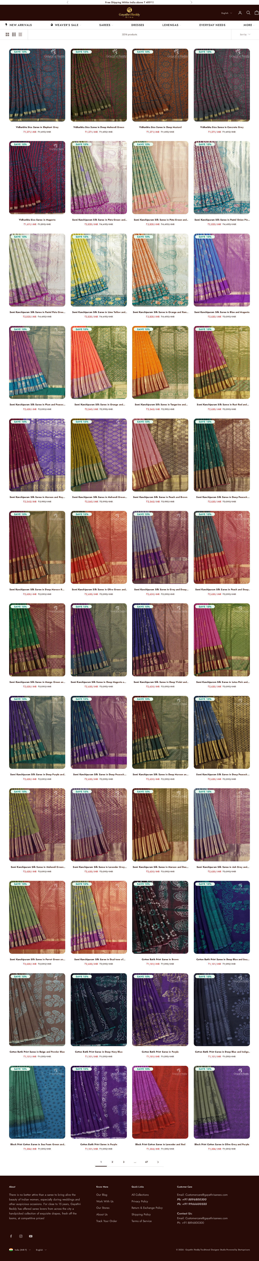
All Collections (140, 1195)
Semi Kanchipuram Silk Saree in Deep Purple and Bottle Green (37, 774)
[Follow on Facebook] (11, 1236)
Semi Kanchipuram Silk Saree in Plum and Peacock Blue (37, 404)
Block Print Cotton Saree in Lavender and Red (160, 1144)
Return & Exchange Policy (147, 1208)
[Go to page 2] (158, 1162)
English (224, 13)
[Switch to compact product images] (20, 34)
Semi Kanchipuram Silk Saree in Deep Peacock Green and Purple (98, 774)
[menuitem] (18, 25)
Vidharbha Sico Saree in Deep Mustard (160, 127)
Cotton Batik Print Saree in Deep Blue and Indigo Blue (222, 1052)
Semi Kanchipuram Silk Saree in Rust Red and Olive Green (222, 404)
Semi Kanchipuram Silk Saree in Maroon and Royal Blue (37, 497)
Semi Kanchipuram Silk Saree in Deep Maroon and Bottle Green (160, 774)
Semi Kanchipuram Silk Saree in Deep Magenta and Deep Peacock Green (99, 682)
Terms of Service (142, 1221)
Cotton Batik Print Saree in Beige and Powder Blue (37, 1052)
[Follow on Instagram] (21, 1236)
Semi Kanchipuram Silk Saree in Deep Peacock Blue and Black (221, 774)
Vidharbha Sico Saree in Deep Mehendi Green (98, 127)
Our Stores (102, 1208)
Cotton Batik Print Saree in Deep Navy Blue (98, 1052)
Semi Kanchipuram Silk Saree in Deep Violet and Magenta (160, 682)
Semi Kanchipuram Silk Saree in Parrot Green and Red (37, 959)
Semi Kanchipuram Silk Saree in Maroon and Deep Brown (160, 867)
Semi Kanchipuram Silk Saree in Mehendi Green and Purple (98, 497)
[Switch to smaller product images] (14, 34)
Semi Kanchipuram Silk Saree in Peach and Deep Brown (221, 589)
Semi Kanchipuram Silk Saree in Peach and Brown (160, 497)
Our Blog (101, 1195)
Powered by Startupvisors (238, 1249)
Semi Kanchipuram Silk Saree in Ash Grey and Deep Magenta (222, 867)
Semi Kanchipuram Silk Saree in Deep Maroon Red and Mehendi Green (37, 589)
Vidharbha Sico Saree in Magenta (37, 219)
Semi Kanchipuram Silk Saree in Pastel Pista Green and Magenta (37, 312)
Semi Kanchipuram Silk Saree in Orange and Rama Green (160, 312)
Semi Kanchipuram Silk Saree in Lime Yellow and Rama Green (98, 312)
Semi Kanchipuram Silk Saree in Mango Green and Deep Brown (37, 682)
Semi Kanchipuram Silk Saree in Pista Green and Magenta (98, 220)
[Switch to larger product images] (7, 34)
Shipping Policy (141, 1214)
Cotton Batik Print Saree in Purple (160, 1052)
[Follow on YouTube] (31, 1236)
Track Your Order (106, 1221)
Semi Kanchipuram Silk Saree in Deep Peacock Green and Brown (221, 497)
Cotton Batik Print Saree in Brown (160, 959)
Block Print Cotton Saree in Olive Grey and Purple (222, 1144)
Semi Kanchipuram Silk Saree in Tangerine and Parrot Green (160, 404)
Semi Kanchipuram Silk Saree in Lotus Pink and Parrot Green (221, 682)
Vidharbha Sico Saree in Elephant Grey (37, 127)
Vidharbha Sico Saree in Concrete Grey (221, 127)
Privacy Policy (140, 1201)
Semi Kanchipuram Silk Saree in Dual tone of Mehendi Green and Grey (98, 959)
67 (146, 1162)
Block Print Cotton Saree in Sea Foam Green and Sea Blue (37, 1144)
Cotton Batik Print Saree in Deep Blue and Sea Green (221, 959)
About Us (102, 1214)
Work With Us (104, 1201)
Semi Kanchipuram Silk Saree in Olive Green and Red (99, 589)
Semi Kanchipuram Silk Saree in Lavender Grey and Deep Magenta (98, 867)
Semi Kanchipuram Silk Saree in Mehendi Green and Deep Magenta (37, 867)
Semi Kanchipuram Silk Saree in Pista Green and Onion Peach (160, 220)
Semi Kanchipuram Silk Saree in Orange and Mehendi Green (99, 404)
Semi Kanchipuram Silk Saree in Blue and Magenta (222, 312)
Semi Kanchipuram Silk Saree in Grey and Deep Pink (160, 589)
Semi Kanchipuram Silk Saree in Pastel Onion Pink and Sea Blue (222, 220)
